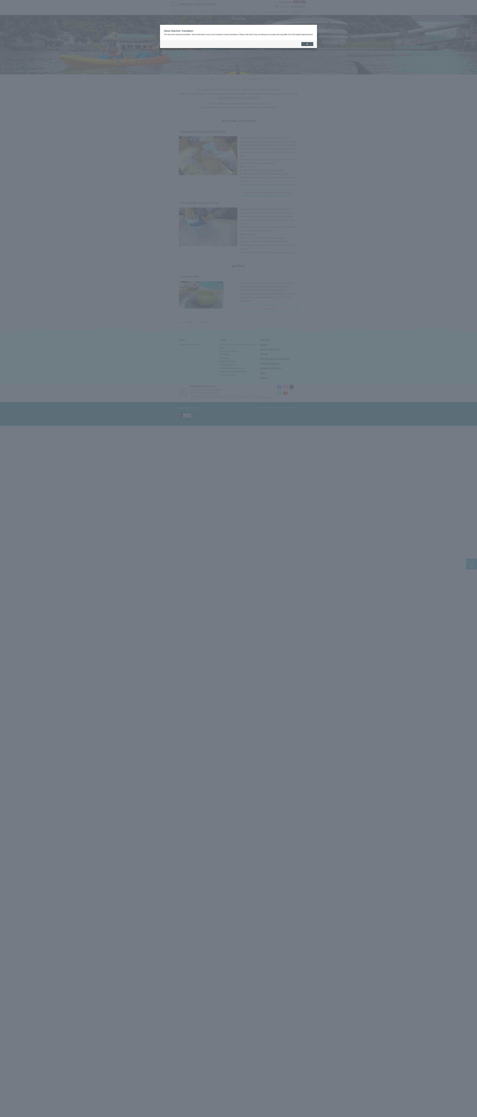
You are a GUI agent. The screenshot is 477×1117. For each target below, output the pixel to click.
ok (307, 44)
